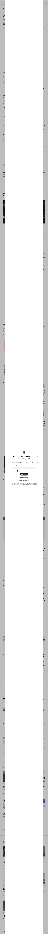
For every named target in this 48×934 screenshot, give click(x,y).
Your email (15, 465)
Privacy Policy (35, 483)
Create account (24, 474)
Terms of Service (29, 483)
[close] (41, 2)
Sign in (29, 480)
